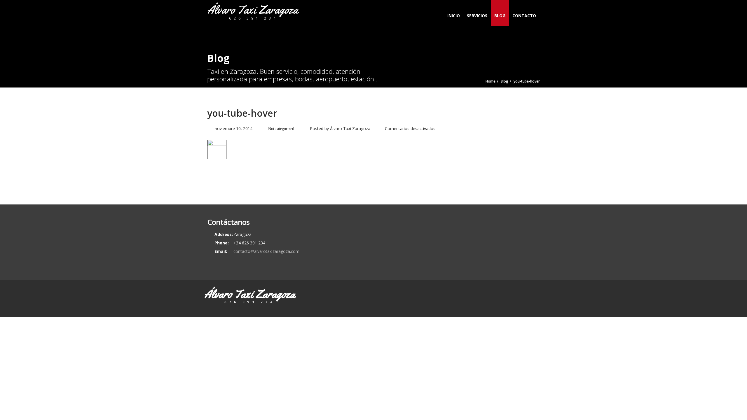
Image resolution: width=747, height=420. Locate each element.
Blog (499, 15)
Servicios (477, 15)
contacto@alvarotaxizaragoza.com (266, 251)
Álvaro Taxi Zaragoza (350, 128)
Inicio (453, 15)
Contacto (524, 15)
